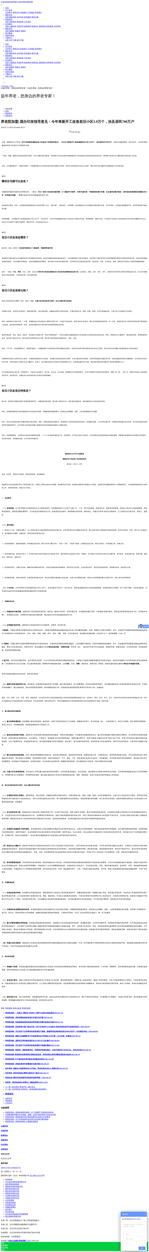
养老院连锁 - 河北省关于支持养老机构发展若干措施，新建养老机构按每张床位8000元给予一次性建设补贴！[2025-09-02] (51, 1031)
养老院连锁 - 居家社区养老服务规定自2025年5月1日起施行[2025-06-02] (32, 1041)
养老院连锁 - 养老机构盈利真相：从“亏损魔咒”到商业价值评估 (29, 1112)
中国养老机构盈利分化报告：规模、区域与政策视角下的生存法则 (30, 1115)
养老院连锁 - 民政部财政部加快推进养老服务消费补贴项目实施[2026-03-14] (34, 1022)
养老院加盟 (26, 1008)
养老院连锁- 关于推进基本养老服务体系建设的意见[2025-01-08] (29, 1059)
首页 (7, 8)
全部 (7, 17)
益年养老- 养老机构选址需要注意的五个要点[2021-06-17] (27, 1073)
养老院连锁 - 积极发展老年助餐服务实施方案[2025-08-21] (27, 1064)
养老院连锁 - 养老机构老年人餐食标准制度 (21, 1121)
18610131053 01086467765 (11, 1168)
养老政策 (8, 1101)
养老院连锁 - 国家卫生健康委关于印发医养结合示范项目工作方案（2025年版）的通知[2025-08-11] (42, 1036)
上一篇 (20, 1087)
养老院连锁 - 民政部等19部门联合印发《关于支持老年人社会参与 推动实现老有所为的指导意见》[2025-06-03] (47, 1027)
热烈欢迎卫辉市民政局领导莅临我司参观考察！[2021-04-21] (28, 1078)
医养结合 (4, 1135)
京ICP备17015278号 (37, 1175)
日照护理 (4, 1131)
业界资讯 (8, 116)
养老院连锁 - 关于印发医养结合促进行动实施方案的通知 (27, 1119)
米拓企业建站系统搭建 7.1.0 (19, 1241)
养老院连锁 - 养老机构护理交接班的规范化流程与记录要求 (27, 1117)
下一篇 (26, 1089)
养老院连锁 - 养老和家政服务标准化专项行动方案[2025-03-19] (28, 1017)
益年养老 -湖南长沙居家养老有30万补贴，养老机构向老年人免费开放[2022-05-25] (36, 1068)
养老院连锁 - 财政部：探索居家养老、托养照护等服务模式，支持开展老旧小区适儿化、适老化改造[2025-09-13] (48, 1050)
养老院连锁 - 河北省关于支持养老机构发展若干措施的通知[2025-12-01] (32, 1045)
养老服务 (8, 1008)
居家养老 (4, 1140)
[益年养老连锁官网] (74, 2)
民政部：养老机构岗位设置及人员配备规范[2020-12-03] (26, 1082)
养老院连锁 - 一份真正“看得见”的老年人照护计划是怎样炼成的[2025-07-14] (34, 1013)
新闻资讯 (8, 113)
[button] (5, 86)
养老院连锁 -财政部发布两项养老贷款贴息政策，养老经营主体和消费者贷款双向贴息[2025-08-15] (42, 1054)
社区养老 (4, 1145)
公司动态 (8, 1103)
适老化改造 (17, 1008)
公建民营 (4, 1126)
